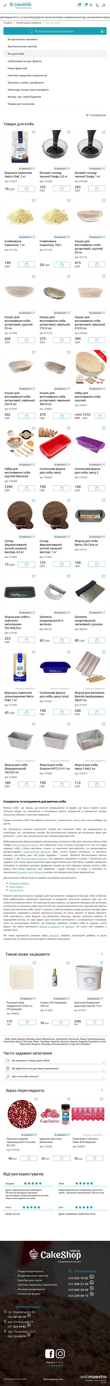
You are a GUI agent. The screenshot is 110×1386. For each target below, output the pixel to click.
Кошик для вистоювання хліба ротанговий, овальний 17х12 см (55, 322)
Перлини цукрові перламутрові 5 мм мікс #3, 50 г (21, 1142)
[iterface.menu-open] (4, 5)
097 (17, 1326)
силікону (69, 926)
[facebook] (49, 1353)
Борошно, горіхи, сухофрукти (26, 82)
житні (31, 872)
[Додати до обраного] (33, 132)
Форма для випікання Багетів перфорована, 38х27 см (89, 696)
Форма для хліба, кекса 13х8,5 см (86, 766)
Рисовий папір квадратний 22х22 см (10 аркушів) (19, 1005)
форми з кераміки (49, 926)
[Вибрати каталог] (103, 31)
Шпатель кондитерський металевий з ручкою (89, 620)
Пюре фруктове (17, 68)
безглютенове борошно (34, 858)
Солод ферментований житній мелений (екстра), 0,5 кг (16, 546)
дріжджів (54, 935)
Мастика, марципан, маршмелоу (27, 75)
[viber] (92, 1288)
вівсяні (41, 872)
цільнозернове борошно (37, 851)
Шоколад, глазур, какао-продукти (28, 89)
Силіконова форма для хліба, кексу (52, 470)
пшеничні (22, 872)
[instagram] (60, 1353)
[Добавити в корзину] (26, 189)
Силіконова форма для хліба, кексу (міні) (54, 694)
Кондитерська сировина (28, 22)
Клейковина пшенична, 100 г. (51, 243)
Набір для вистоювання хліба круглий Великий (17, 472)
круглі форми (16, 886)
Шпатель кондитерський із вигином (51, 620)
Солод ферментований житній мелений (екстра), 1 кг (51, 546)
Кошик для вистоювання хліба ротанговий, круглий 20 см (89, 246)
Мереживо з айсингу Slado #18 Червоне (85, 1140)
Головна (7, 22)
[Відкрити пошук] (91, 5)
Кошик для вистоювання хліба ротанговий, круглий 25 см (19, 322)
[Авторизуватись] (104, 5)
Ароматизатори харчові (22, 46)
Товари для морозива (21, 103)
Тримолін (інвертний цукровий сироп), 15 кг (88, 1004)
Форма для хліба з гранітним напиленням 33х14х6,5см (17, 622)
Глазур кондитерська (30, 1271)
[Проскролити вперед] (102, 954)
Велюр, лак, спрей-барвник (24, 96)
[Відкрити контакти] (97, 5)
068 (78, 1278)
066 (78, 1295)
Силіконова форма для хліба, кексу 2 (87, 470)
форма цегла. (16, 890)
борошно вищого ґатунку (25, 844)
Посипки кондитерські (31, 1289)
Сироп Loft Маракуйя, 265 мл (53, 1004)
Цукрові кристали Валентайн (51, 1140)
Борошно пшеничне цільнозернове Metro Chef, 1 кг (19, 696)
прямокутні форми (19, 883)
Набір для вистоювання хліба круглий (87, 396)
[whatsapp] (92, 1277)
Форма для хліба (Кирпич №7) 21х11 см (55, 766)
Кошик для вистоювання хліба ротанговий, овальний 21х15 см (90, 322)
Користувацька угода (53, 1379)
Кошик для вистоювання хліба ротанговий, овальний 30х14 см (55, 398)
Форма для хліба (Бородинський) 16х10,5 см (16, 768)
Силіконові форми (29, 1293)
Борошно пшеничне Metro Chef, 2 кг (18, 174)
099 (78, 1283)
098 (78, 1289)
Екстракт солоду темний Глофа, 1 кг (87, 174)
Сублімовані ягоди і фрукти (25, 60)
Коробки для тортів (30, 1280)
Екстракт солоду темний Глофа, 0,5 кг (53, 174)
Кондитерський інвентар (33, 1275)
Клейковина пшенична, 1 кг (15, 243)
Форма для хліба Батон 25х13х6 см (86, 542)
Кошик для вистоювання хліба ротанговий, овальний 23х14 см (20, 398)
